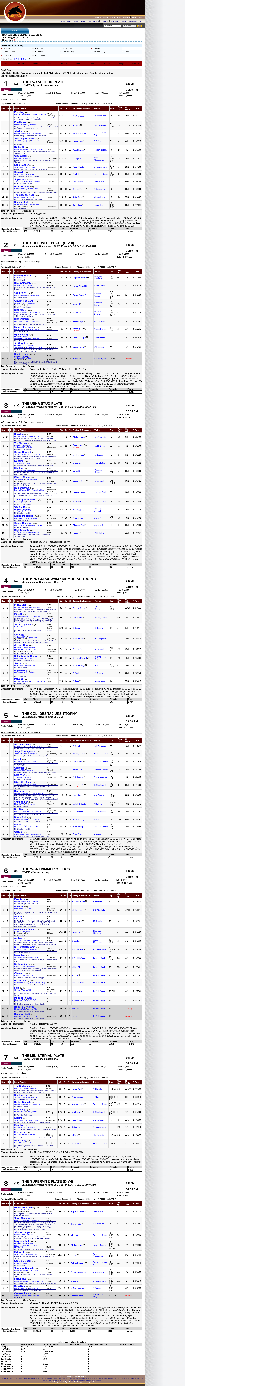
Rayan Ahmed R (80, 286)
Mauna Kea (30, 919)
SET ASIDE (35, 1270)
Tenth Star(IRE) (19, 463)
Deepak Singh (79, 492)
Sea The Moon (19, 1097)
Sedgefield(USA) (20, 957)
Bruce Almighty (22, 283)
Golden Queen (32, 754)
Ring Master (20, 310)
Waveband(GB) (38, 793)
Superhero (20, 179)
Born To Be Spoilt (24, 1007)
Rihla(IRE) (35, 1295)
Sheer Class (36, 820)
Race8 (107, 64)
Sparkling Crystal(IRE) (31, 949)
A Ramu (76, 681)
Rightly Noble (21, 530)
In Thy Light (20, 605)
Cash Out (19, 507)
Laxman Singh (100, 116)
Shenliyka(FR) (32, 1112)
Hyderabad (126, 17)
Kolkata (134, 17)
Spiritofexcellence (31, 518)
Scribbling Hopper (24, 516)
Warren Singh (99, 321)
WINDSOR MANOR (35, 746)
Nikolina (18, 468)
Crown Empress (37, 454)
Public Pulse (105, 21)
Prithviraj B (99, 533)
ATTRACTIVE (35, 436)
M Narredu (97, 1089)
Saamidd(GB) (19, 347)
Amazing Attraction (24, 138)
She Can (19, 634)
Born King (20, 1286)
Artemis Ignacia (22, 744)
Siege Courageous (24, 751)
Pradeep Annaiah (97, 295)
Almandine (26, 931)
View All (135, 64)
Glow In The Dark (23, 301)
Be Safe (17, 1134)
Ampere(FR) (18, 338)
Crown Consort (22, 452)
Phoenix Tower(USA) (21, 125)
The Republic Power (25, 499)
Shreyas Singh (79, 649)
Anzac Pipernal (22, 624)
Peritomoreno (30, 804)
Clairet (30, 447)
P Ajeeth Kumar (78, 902)
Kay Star (19, 809)
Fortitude (33, 125)
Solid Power (20, 293)
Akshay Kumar (79, 437)
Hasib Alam (77, 991)
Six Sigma (31, 303)
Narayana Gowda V (98, 278)
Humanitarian (21, 488)
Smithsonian (21, 802)
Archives (96, 21)
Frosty (29, 502)
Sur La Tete (32, 167)
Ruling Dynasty (22, 1102)
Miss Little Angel (23, 782)
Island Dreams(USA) (37, 983)
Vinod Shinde (78, 167)
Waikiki (18, 916)
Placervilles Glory (38, 490)
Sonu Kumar (78, 445)
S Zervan (76, 126)
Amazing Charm (36, 141)
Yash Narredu (78, 150)
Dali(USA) (17, 158)
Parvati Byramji (100, 359)
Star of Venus (32, 761)
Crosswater (20, 156)
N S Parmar (78, 812)
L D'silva (97, 834)
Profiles (75, 21)
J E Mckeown (98, 1120)
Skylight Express (37, 149)
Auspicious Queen (24, 929)
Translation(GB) (32, 957)
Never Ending (34, 329)
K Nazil (75, 976)
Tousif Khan (78, 181)
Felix (16, 987)
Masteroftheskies (23, 327)
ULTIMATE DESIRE (28, 1134)
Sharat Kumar (100, 197)
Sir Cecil (17, 627)
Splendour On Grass (25, 656)
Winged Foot (32, 1254)
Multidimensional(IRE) (21, 149)
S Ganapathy (99, 189)
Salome (18, 1118)
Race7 (93, 64)
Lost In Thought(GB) (37, 681)
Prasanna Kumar (101, 174)
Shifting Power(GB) (21, 197)
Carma (25, 278)
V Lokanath (99, 347)
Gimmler (18, 973)
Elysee (31, 197)
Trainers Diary (99, 52)
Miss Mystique (33, 1127)
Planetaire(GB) (19, 770)
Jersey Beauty (32, 470)
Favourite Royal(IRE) (39, 114)
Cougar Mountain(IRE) (22, 1088)
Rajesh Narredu (100, 150)
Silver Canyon (22, 1218)
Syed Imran (78, 518)
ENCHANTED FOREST (31, 1016)
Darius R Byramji (97, 313)
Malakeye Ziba (28, 975)
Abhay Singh (77, 967)
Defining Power (22, 275)
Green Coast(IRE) (20, 532)
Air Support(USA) (20, 285)
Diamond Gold (22, 1014)
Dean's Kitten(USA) (21, 295)
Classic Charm (22, 477)
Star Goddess (37, 811)
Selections (39, 52)
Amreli (17, 759)
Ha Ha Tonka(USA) (28, 1234)
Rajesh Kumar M (80, 278)
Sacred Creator (22, 1261)
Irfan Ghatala (99, 463)
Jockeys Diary (68, 52)
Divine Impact (35, 607)
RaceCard (39, 48)
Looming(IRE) (32, 1009)
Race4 (50, 64)
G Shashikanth (100, 785)
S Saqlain (77, 159)
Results (7, 48)
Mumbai (112, 17)
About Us (62, 1376)
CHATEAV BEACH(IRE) (33, 347)
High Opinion (21, 319)
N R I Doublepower (24, 947)
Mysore (105, 17)
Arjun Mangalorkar (99, 159)
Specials (123, 21)
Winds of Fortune (37, 1281)
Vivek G (76, 174)
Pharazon (19, 1132)
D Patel (76, 673)
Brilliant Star (21, 964)
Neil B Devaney (100, 446)
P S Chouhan (78, 116)
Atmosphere (30, 770)
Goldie (25, 1263)
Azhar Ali (98, 518)
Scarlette (31, 285)
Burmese (19, 147)
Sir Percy (17, 990)
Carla (29, 511)
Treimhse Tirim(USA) (32, 479)
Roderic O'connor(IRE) (22, 114)
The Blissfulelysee (24, 195)
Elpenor (18, 906)
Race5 (64, 64)
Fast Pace (19, 899)
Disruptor (19, 791)
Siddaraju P (78, 328)
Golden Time (21, 645)
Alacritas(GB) (26, 990)
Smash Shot (21, 202)
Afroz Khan (77, 834)
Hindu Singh (78, 322)
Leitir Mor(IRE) (19, 649)
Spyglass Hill (27, 158)
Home (140, 21)
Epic (29, 358)
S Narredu (98, 455)
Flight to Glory (33, 1120)
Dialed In (17, 1234)
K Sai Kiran (77, 197)
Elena (30, 909)
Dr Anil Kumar (100, 205)
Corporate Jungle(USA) (22, 312)
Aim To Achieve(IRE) (36, 525)
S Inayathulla (99, 337)
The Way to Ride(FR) (31, 338)
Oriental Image (33, 532)
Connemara (25, 627)
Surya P (76, 533)
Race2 (21, 64)
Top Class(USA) (20, 470)
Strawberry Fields (34, 1210)
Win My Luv (20, 443)
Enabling (19, 112)
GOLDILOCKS (31, 649)
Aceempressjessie (28, 966)
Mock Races (40, 55)
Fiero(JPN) (18, 1143)
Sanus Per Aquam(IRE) (22, 454)
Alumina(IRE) (34, 827)
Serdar (18, 663)
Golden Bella (21, 980)
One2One (98, 48)
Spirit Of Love (21, 354)
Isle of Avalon (31, 784)
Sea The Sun (21, 1095)
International (132, 21)
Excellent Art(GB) (20, 746)
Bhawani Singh (79, 189)
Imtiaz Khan (100, 681)
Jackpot (128, 52)
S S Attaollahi (99, 141)
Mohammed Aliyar (78, 1272)
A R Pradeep (78, 510)
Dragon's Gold (22, 1241)
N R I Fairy (20, 1109)
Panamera (36, 616)
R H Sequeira (100, 638)
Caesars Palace (22, 1293)
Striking (35, 901)
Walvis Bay (20, 1140)
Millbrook (19, 1252)
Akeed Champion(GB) (22, 141)
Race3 (36, 64)
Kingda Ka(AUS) (20, 502)
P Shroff (96, 1097)
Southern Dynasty (24, 1268)
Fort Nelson (20, 122)
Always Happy (22, 1232)
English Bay (21, 670)
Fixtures (82, 21)
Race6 (79, 64)
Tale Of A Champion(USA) (23, 181)
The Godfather (22, 1086)
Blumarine (32, 673)
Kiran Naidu (77, 205)
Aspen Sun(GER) (32, 1097)
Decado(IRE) (19, 518)
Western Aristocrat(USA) (23, 133)
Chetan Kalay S (79, 338)
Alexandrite (37, 133)
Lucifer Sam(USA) (20, 189)
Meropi (18, 614)
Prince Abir (20, 817)
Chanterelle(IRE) (36, 834)
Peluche (18, 679)
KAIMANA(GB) (34, 1288)
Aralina (18, 938)
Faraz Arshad (99, 181)
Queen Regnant (22, 523)
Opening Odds (9, 52)
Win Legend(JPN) (20, 167)
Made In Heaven (23, 998)
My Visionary (21, 334)
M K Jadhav (98, 921)
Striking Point (21, 343)
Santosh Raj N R (80, 133)
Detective (19, 955)
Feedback (70, 1376)
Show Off (30, 463)
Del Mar (18, 824)
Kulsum (18, 461)
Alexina (18, 131)
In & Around (115, 21)
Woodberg (31, 665)
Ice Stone (37, 181)
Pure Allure (35, 1220)
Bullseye (30, 658)
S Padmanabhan (101, 167)
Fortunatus (20, 1279)
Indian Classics (66, 21)
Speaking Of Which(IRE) (22, 940)
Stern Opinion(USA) (21, 321)
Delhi (140, 17)
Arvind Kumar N (79, 295)
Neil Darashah (100, 125)
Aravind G (98, 525)
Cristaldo (19, 172)
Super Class (37, 1104)
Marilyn (29, 777)
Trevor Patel (78, 141)
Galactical (19, 768)
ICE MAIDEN (34, 321)
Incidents (7, 55)
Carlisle (18, 832)
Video (89, 21)
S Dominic (99, 628)
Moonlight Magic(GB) (21, 983)
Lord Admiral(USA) (20, 673)
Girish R (76, 304)
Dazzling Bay (33, 189)
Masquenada (32, 637)
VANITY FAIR (31, 1000)
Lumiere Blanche (35, 295)
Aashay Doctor (101, 618)
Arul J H (75, 1016)
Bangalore (98, 17)
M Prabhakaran (77, 1288)
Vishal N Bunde (79, 481)
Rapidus (19, 434)
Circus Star (36, 312)
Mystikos (19, 1125)
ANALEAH (36, 940)
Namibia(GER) (28, 1143)
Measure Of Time (23, 1207)
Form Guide (67, 48)
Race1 (7, 64)
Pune (118, 17)
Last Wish (19, 775)
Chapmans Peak (34, 204)
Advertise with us (80, 1376)
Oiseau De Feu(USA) (21, 834)
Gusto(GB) (18, 278)
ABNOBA (31, 174)
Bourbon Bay (21, 186)
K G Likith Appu (78, 958)
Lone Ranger (21, 165)
